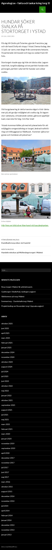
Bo (13, 36)
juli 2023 (4, 376)
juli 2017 (4, 467)
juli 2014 (4, 506)
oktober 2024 (7, 362)
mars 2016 (5, 482)
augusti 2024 (6, 367)
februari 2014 (7, 515)
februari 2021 (7, 429)
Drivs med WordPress (9, 547)
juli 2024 (4, 371)
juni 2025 (5, 328)
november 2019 (7, 443)
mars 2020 (5, 434)
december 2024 (7, 352)
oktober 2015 (7, 486)
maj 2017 (5, 477)
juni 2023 (5, 381)
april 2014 (5, 510)
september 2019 (8, 448)
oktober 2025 (7, 323)
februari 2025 (7, 343)
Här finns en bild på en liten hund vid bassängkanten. (25, 225)
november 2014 (7, 501)
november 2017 (7, 463)
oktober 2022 (7, 386)
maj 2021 (5, 419)
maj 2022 (5, 391)
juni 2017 (5, 472)
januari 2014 (6, 520)
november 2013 (7, 530)
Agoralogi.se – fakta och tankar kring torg (24, 3)
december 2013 (7, 525)
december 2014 (7, 496)
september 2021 (8, 405)
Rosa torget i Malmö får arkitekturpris (16, 287)
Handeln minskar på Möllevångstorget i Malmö (22, 251)
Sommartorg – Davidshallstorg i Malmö (17, 301)
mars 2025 (5, 338)
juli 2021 (4, 415)
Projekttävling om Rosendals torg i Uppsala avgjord (22, 306)
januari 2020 (6, 439)
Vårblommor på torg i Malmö (12, 296)
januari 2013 (6, 534)
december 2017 (7, 458)
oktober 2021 (7, 400)
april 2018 (5, 453)
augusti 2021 (6, 410)
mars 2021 (5, 424)
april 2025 (5, 333)
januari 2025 (6, 347)
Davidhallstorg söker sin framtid (15, 241)
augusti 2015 (6, 491)
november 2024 (7, 357)
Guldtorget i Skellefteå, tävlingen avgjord (18, 292)
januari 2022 (6, 395)
